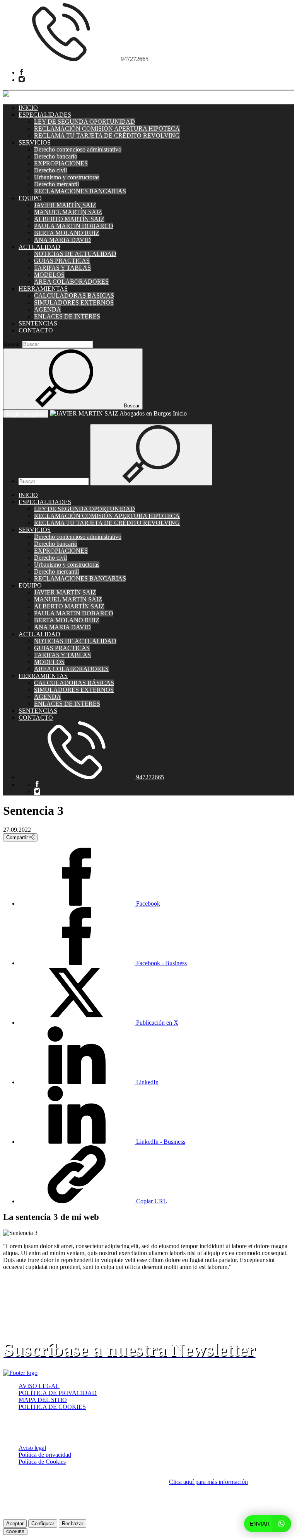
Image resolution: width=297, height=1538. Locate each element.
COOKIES (15, 1531)
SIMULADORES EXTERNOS (74, 302)
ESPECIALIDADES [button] (45, 114)
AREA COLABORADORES (71, 281)
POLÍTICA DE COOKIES (52, 1406)
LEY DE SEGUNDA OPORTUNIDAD (84, 121)
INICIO (28, 107)
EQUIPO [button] (30, 198)
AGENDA (47, 309)
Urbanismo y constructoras (66, 177)
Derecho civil (50, 170)
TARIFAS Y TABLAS (62, 267)
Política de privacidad (45, 1454)
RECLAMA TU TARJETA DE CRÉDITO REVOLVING (107, 135)
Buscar (11, 344)
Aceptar (15, 1523)
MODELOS (49, 274)
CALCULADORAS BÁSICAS (74, 295)
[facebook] (22, 72)
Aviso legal (32, 1447)
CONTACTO (36, 330)
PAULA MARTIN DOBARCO (73, 226)
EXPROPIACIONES (61, 163)
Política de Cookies (42, 1461)
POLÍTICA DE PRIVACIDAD (58, 1393)
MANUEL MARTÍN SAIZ (68, 212)
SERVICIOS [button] (35, 142)
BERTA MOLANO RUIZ (66, 233)
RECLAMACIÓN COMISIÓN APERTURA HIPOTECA (107, 128)
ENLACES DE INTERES (67, 316)
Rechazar (72, 1523)
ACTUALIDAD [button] (39, 247)
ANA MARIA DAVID (62, 240)
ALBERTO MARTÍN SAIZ (69, 219)
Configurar (42, 1523)
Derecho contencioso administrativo (77, 149)
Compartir (17, 837)
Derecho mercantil (56, 184)
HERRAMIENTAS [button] (43, 288)
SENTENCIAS (38, 323)
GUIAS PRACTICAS (62, 260)
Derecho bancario (55, 156)
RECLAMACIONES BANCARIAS (80, 191)
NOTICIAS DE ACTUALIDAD (75, 253)
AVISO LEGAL (39, 1386)
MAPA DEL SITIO (43, 1400)
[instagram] (22, 80)
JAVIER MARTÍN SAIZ (65, 205)
